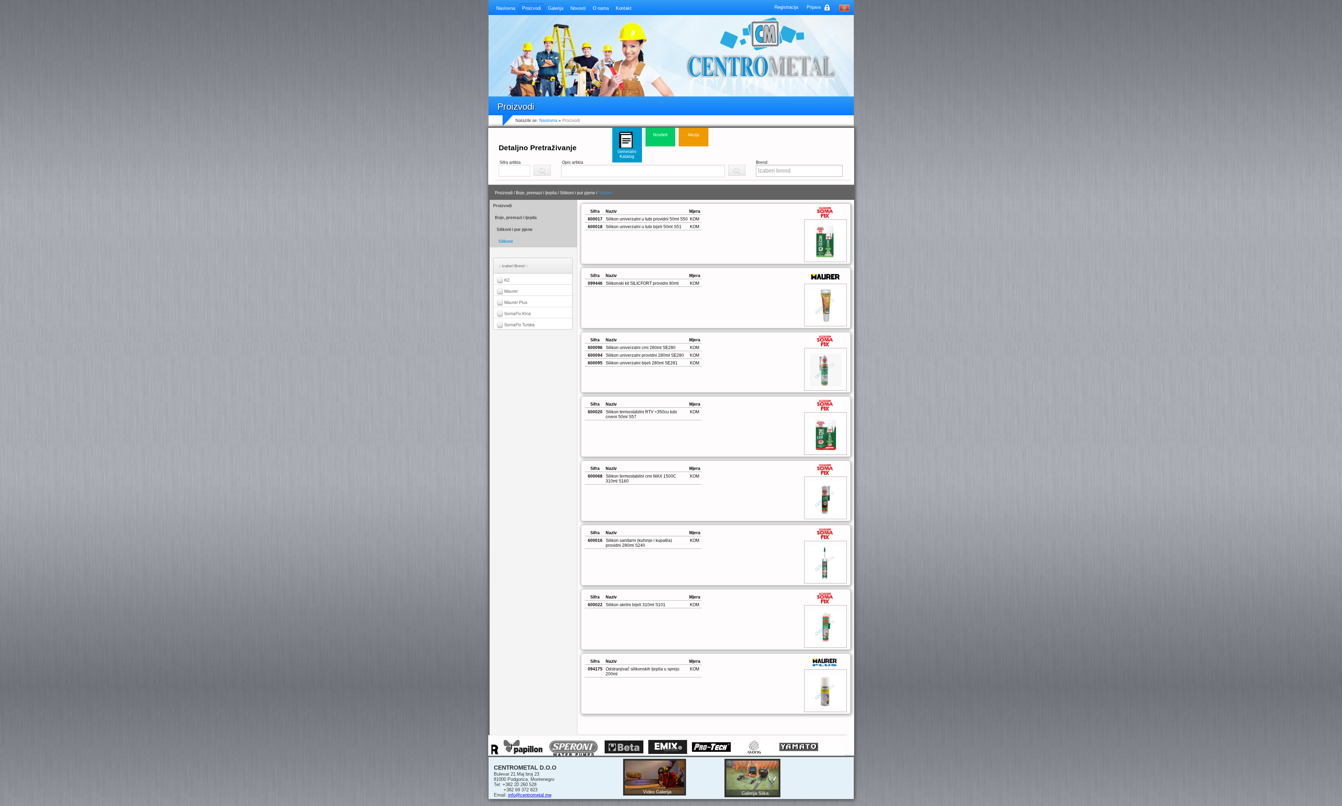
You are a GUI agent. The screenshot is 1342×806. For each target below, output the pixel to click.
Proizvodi (531, 8)
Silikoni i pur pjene (515, 229)
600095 (595, 363)
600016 (595, 540)
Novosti (578, 8)
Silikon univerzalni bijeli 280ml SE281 (642, 363)
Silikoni (505, 241)
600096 (595, 347)
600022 (595, 604)
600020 (595, 411)
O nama (601, 8)
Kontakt (624, 8)
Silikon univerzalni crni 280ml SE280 (641, 347)
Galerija (555, 8)
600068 (595, 476)
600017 (595, 219)
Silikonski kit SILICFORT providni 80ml (642, 283)
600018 (595, 226)
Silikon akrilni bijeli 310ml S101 (635, 604)
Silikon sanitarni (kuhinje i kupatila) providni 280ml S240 (639, 543)
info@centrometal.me (529, 795)
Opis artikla (572, 162)
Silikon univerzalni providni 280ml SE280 (645, 355)
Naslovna (505, 8)
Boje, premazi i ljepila (516, 217)
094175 (595, 669)
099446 (595, 283)
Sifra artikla (510, 162)
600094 (595, 355)
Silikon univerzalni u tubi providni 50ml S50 (647, 219)
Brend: (762, 162)
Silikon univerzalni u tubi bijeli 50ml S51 (643, 226)
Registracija (786, 7)
